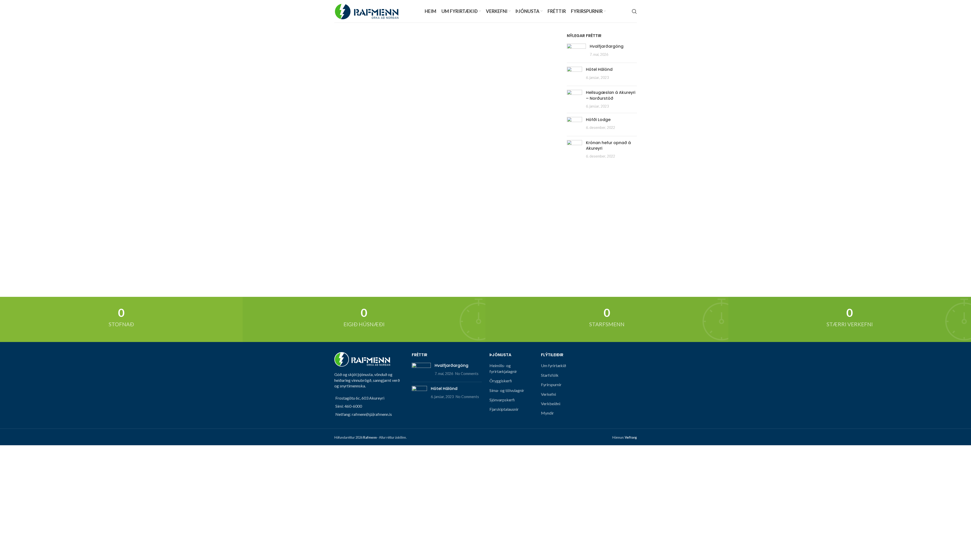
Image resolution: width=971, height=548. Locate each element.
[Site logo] (366, 10)
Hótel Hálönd (599, 69)
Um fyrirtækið (553, 365)
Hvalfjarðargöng (606, 46)
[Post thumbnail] (576, 51)
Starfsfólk (549, 375)
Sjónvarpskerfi (502, 399)
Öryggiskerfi (500, 380)
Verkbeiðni (550, 403)
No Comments (467, 373)
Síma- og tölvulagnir (506, 390)
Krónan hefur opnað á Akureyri (608, 145)
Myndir (547, 412)
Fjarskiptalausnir (504, 409)
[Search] (634, 11)
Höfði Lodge (598, 120)
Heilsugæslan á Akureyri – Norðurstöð (610, 95)
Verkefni (548, 394)
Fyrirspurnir (551, 384)
